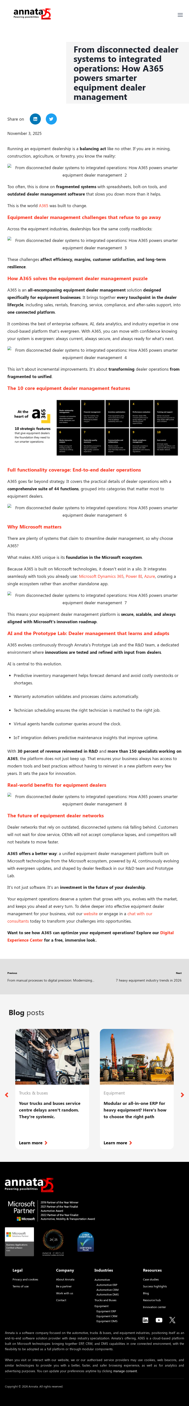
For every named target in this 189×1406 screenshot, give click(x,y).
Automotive (102, 1279)
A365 (43, 205)
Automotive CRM (107, 1289)
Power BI (134, 576)
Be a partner (64, 1286)
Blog (146, 1293)
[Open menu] (180, 15)
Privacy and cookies (25, 1279)
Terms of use (21, 1286)
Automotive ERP (106, 1284)
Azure (149, 576)
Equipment (101, 1306)
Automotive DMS (107, 1294)
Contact (61, 1300)
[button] (35, 119)
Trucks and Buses (105, 1300)
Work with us (64, 1293)
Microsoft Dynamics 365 (101, 576)
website (91, 913)
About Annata (65, 1279)
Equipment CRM (106, 1316)
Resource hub (152, 1300)
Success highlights (155, 1286)
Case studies (151, 1279)
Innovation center (154, 1307)
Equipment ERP (106, 1311)
